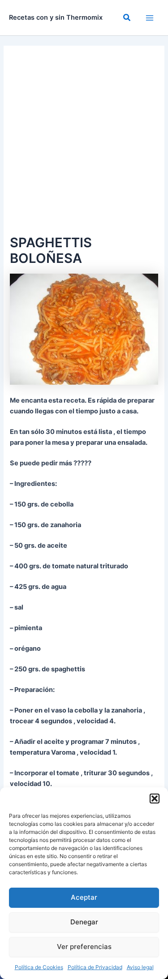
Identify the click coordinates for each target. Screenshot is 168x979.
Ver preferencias (84, 946)
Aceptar (84, 897)
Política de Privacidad (95, 967)
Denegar (84, 922)
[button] (154, 798)
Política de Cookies (39, 967)
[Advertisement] (84, 144)
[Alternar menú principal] (149, 18)
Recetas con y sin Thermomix (56, 17)
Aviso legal (140, 967)
